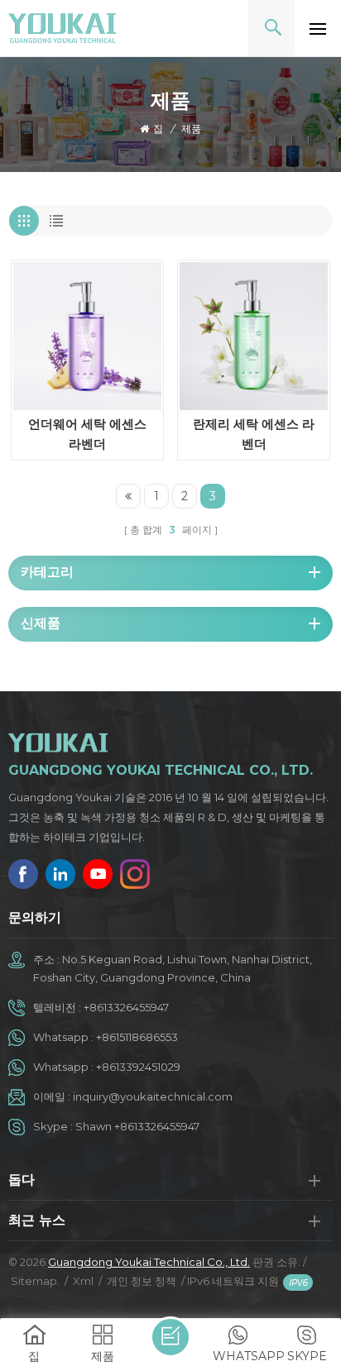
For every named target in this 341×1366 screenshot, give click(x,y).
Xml (83, 1280)
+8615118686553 (137, 1037)
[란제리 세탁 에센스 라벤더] (254, 336)
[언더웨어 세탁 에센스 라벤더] (87, 336)
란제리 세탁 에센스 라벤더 (254, 433)
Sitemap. (35, 1280)
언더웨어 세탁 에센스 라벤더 (87, 433)
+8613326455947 (126, 1007)
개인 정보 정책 (141, 1280)
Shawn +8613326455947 (137, 1126)
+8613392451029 (138, 1066)
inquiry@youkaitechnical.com (153, 1096)
